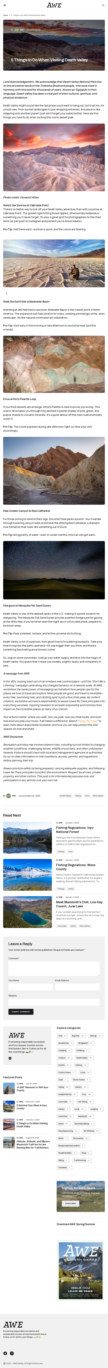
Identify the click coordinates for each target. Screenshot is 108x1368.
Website (12, 995)
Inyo (87, 795)
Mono (70, 889)
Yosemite (64, 1167)
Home (5, 15)
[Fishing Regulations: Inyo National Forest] (27, 838)
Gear (62, 1079)
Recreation (98, 795)
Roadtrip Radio (66, 1153)
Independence (66, 1094)
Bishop (95, 1036)
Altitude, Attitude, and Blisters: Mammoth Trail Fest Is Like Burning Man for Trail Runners (34, 1144)
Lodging (95, 1109)
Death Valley (65, 795)
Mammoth (84, 1116)
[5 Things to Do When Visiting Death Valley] (9, 1124)
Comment (14, 958)
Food (84, 1072)
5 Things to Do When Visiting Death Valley (32, 1125)
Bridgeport (85, 1043)
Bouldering (65, 1043)
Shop (85, 1153)
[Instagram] (10, 1058)
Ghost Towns (80, 1079)
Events (63, 1065)
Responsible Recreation (70, 1145)
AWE (21, 1083)
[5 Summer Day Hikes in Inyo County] (9, 1106)
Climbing (81, 1050)
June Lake (62, 926)
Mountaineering (67, 1131)
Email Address (62, 980)
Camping (64, 1050)
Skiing (62, 1160)
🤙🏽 (74, 1196)
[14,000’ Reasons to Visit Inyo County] (9, 1088)
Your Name (13, 980)
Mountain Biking (83, 1123)
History (80, 1087)
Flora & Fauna (65, 1072)
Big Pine (78, 1036)
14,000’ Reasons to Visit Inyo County (32, 1089)
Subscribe (70, 1203)
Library (63, 1109)
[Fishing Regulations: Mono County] (27, 875)
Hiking (78, 795)
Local (79, 1109)
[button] (4, 5)
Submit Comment (21, 1012)
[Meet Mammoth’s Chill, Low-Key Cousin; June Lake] (27, 912)
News (62, 1138)
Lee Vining (84, 1101)
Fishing (61, 851)
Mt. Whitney (91, 1131)
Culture (64, 1058)
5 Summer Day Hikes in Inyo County (32, 1107)
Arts (61, 1036)
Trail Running (81, 1160)
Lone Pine (64, 1116)
